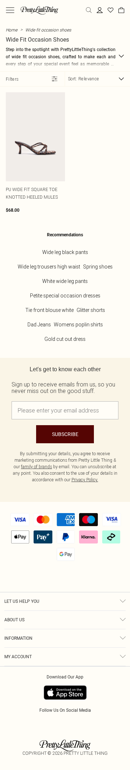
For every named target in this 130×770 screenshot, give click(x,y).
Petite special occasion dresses (65, 295)
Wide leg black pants (65, 252)
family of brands (36, 466)
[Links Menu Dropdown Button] (10, 10)
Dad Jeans (39, 324)
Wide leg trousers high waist (49, 266)
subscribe (65, 434)
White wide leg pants (65, 281)
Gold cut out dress (65, 339)
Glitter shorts (91, 310)
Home (11, 30)
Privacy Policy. (85, 479)
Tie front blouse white (49, 310)
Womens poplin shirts (78, 324)
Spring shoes (98, 266)
